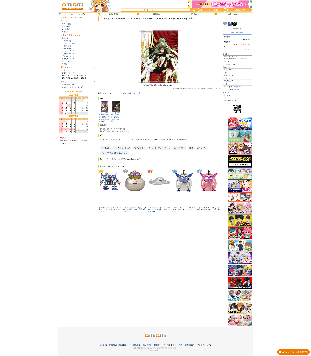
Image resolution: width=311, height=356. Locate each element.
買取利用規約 (189, 345)
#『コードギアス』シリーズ (159, 148)
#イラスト (106, 148)
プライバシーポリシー (205, 345)
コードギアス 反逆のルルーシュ (235, 87)
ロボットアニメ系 (134, 93)
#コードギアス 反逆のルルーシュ (114, 153)
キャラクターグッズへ (72, 17)
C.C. (225, 98)
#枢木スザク (202, 148)
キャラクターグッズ (117, 93)
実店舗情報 (147, 345)
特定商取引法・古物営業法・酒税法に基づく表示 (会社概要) (119, 345)
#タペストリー (139, 148)
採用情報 (157, 345)
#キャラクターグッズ (121, 148)
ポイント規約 (177, 345)
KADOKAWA (228, 81)
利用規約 (166, 345)
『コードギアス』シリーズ (233, 89)
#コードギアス (179, 148)
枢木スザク (228, 95)
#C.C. (191, 148)
